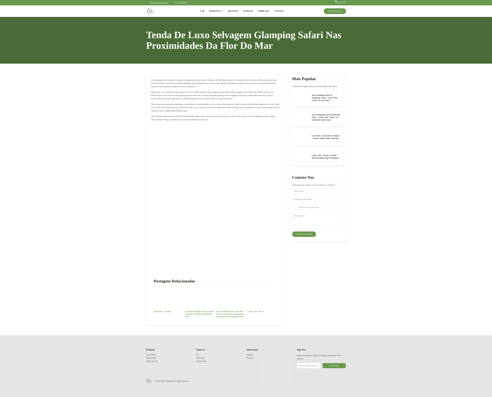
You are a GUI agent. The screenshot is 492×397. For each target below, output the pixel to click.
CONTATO (279, 11)
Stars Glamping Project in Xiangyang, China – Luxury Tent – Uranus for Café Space (325, 97)
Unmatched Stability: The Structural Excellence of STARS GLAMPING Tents (199, 314)
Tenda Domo (151, 355)
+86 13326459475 (180, 3)
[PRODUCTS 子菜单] (222, 11)
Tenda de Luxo (152, 361)
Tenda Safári (151, 358)
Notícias (250, 355)
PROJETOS (233, 11)
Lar (197, 355)
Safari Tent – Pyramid (162, 311)
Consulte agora (304, 234)
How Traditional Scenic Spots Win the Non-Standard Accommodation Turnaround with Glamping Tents (230, 314)
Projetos (250, 358)
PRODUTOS (214, 11)
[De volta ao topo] (483, 387)
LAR (202, 11)
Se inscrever (334, 365)
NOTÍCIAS (248, 11)
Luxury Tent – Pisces (256, 311)
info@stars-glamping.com (158, 3)
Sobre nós (200, 358)
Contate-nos (201, 361)
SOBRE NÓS (263, 11)
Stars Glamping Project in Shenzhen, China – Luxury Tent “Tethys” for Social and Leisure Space (326, 117)
